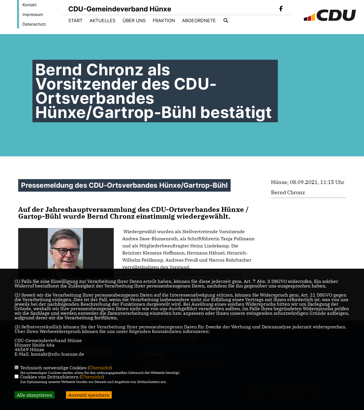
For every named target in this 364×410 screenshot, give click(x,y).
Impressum (32, 14)
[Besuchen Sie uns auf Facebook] (281, 9)
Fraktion (164, 20)
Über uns (134, 20)
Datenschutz (34, 24)
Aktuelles (102, 20)
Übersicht (99, 367)
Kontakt (29, 4)
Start (75, 20)
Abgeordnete (199, 20)
